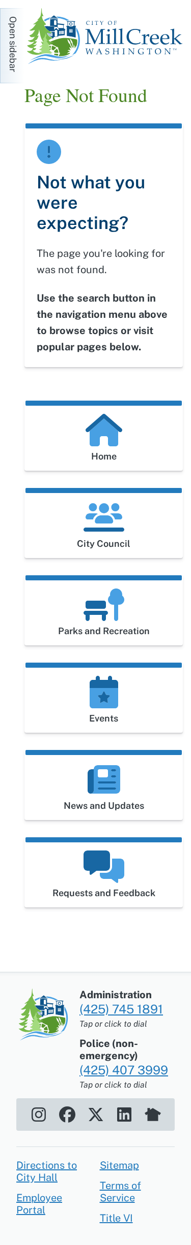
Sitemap (119, 1165)
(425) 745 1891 (121, 1009)
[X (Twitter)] (96, 1114)
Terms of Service (120, 1192)
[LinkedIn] (124, 1114)
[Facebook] (67, 1114)
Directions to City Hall (46, 1171)
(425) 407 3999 (123, 1070)
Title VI (116, 1218)
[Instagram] (38, 1114)
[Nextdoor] (153, 1114)
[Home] (107, 37)
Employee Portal (39, 1204)
